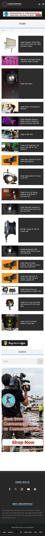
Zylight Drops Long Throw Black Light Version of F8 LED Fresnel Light (30, 304)
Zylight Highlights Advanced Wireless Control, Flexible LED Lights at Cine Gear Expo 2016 (29, 121)
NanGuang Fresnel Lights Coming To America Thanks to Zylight (30, 60)
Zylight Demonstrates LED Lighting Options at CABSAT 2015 (30, 290)
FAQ (21, 532)
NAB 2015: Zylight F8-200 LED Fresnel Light (29, 230)
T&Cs (35, 532)
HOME (40, 532)
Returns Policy (28, 532)
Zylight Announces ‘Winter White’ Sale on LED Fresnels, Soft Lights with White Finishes (30, 44)
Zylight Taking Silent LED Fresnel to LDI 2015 (30, 177)
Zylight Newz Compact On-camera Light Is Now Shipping (30, 160)
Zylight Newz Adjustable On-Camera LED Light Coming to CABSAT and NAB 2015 (29, 278)
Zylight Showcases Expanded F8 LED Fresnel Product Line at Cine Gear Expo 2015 (30, 209)
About (4, 532)
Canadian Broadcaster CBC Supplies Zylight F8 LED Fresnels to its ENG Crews (30, 251)
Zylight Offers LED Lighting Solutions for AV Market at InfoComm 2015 (29, 194)
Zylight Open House (26, 83)
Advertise (10, 532)
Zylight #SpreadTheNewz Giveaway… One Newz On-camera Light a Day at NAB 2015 (30, 265)
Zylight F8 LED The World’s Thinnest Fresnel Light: (28, 322)
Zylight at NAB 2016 (26, 134)
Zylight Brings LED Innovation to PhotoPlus (30, 108)
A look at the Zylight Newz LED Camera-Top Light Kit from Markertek (29, 147)
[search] (40, 361)
